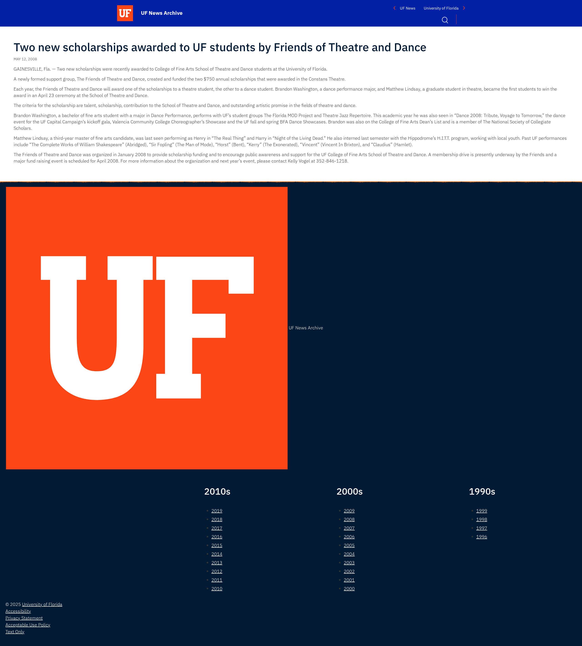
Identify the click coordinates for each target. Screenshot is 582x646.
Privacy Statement (24, 618)
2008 (349, 519)
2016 (216, 537)
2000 (349, 588)
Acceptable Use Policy (27, 625)
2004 (349, 554)
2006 (349, 537)
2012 (216, 571)
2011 (216, 580)
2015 (216, 545)
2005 (349, 545)
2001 (349, 580)
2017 (216, 528)
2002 (349, 571)
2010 (216, 588)
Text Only (14, 631)
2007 (349, 528)
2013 (216, 563)
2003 (349, 563)
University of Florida (441, 8)
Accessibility (18, 611)
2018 (216, 519)
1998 (481, 519)
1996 (481, 537)
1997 (481, 528)
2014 (216, 554)
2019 (216, 511)
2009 (349, 511)
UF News (407, 8)
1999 (481, 511)
